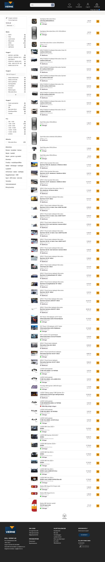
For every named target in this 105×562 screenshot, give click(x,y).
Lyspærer (8, 169)
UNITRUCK (11, 47)
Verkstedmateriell (11, 184)
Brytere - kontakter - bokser (13, 150)
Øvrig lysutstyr (10, 187)
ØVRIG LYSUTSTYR (13, 65)
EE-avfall (56, 541)
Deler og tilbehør (12, 81)
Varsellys (8, 181)
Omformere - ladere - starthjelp (14, 172)
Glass (9, 105)
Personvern (32, 541)
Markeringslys (12, 90)
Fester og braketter (13, 103)
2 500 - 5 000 (11, 125)
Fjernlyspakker (12, 83)
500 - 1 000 (11, 121)
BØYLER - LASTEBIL (13, 55)
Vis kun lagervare (12, 20)
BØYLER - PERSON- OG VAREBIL (15, 57)
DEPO (9, 34)
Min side (56, 532)
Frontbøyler (11, 85)
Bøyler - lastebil (10, 153)
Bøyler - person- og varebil (13, 156)
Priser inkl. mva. (94, 9)
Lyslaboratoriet (57, 537)
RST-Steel (11, 45)
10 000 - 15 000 (12, 129)
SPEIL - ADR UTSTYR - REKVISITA (15, 63)
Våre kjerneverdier (34, 532)
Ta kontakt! (84, 534)
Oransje (10, 113)
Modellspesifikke (12, 111)
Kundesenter (57, 530)
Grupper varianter (12, 18)
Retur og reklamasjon (59, 539)
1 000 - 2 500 (11, 123)
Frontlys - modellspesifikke (13, 162)
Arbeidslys (9, 147)
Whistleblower (57, 543)
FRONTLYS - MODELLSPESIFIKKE (15, 61)
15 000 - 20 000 (12, 132)
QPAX (9, 43)
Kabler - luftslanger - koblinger (14, 165)
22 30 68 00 (81, 543)
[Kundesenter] (78, 4)
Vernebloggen (57, 535)
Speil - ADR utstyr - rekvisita (14, 178)
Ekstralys (8, 159)
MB (9, 107)
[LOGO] (11, 530)
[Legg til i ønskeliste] (97, 21)
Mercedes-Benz (12, 92)
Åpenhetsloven (33, 543)
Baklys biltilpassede (13, 77)
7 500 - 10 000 (12, 127)
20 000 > (10, 134)
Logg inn (87, 4)
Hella (9, 37)
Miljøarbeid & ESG (33, 535)
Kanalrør (10, 87)
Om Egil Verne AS (33, 530)
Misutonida (11, 41)
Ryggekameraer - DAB (12, 175)
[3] (64, 515)
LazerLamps (11, 39)
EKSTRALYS (11, 59)
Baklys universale (12, 79)
